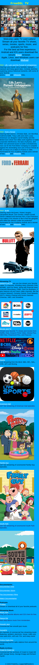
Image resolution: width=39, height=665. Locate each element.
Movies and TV (5, 329)
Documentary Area (7, 587)
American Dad (5, 404)
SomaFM (3, 630)
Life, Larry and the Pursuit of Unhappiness (21, 65)
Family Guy (4, 463)
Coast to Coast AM (7, 650)
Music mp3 (4, 612)
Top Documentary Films (9, 595)
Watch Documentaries (8, 598)
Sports (2, 360)
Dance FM (4, 618)
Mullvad (24, 60)
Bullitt (7, 211)
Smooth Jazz (5, 624)
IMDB (8, 75)
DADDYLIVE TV (6, 283)
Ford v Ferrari (10, 132)
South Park (4, 524)
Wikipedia (17, 75)
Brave (19, 55)
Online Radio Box (6, 640)
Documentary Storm (7, 591)
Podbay (3, 604)
